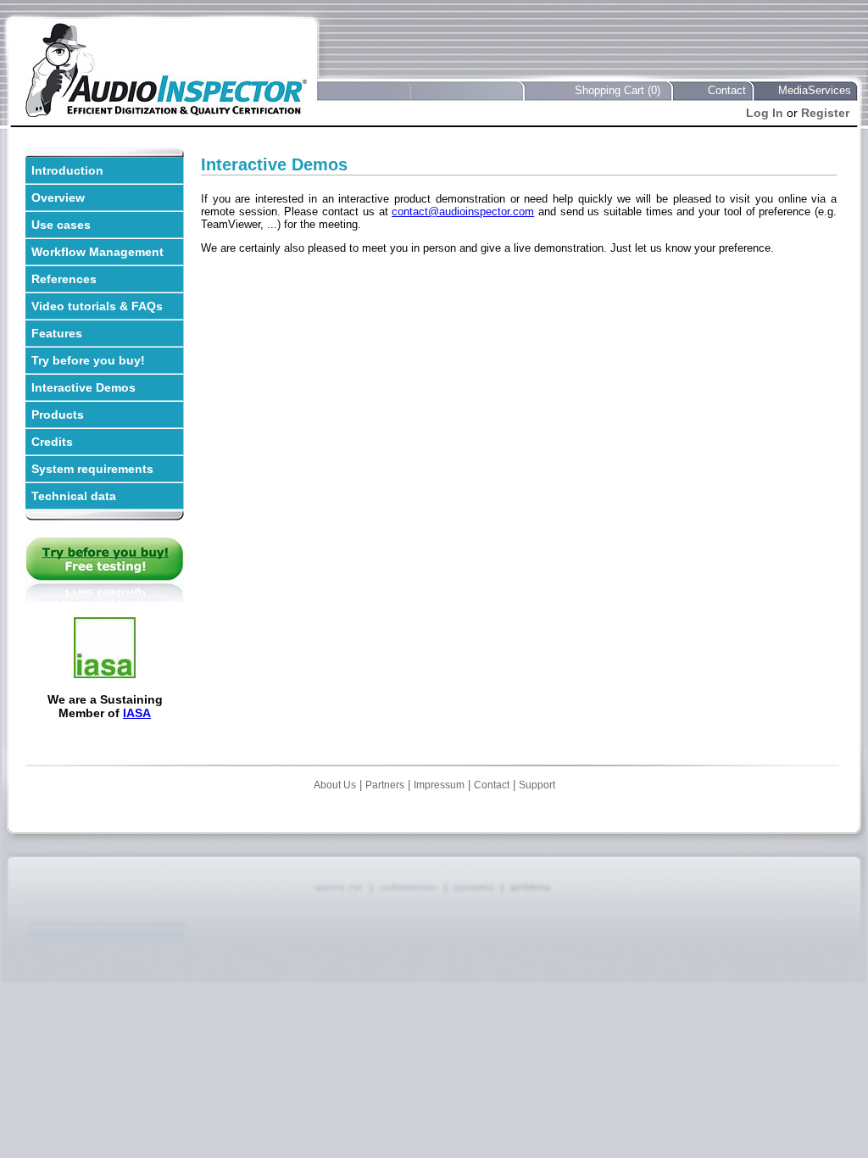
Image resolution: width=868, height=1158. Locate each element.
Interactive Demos (83, 387)
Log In (764, 113)
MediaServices (814, 90)
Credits (52, 441)
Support (537, 785)
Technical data (73, 496)
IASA (137, 713)
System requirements (92, 469)
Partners (384, 785)
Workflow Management (97, 252)
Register (825, 113)
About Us (335, 785)
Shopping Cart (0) (617, 90)
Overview (58, 197)
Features (56, 333)
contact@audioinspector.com (463, 211)
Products (57, 414)
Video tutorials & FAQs (97, 306)
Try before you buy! (88, 360)
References (64, 279)
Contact (727, 90)
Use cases (61, 224)
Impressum (439, 785)
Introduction (67, 170)
